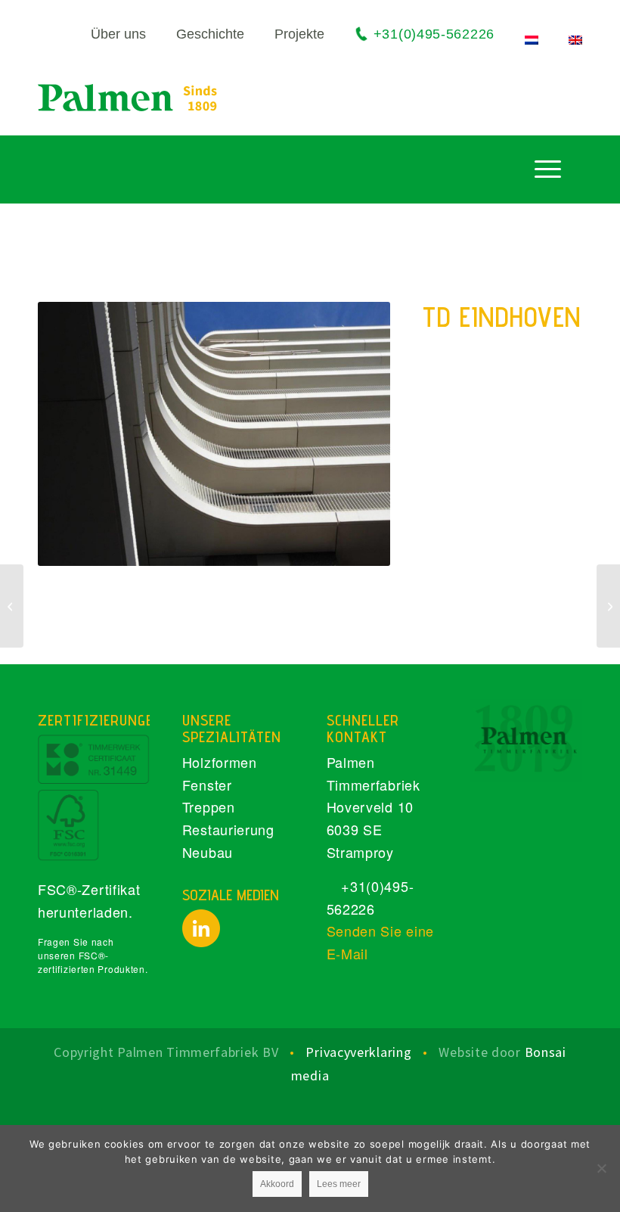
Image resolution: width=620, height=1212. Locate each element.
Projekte (299, 34)
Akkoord (277, 1184)
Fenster (207, 784)
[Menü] (548, 168)
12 (268, 552)
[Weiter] (356, 434)
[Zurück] (72, 434)
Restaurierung (228, 829)
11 (256, 552)
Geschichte (210, 34)
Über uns (118, 34)
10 (244, 552)
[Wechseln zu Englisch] (575, 40)
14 (292, 552)
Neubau (207, 852)
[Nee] (601, 1168)
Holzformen (219, 762)
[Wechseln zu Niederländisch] (531, 40)
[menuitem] (103, 35)
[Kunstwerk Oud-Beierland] (608, 606)
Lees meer (339, 1184)
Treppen (208, 806)
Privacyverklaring (360, 1052)
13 (280, 552)
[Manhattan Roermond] (11, 606)
